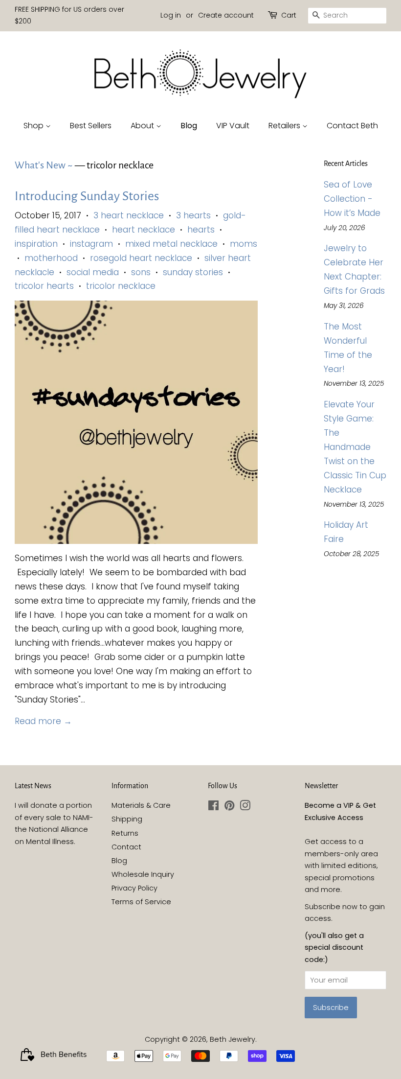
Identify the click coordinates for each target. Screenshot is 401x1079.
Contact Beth (352, 125)
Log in (170, 15)
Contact (126, 847)
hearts (201, 229)
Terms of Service (141, 902)
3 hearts (193, 215)
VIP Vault (232, 125)
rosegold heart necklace (141, 258)
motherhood (51, 258)
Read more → (43, 721)
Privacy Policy (134, 888)
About (143, 125)
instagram (91, 244)
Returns (124, 833)
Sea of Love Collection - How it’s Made (352, 199)
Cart (288, 15)
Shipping (126, 819)
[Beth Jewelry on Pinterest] (229, 807)
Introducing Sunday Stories (87, 196)
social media (93, 272)
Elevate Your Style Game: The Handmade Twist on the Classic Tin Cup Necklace (355, 447)
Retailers (285, 125)
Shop (34, 125)
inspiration (36, 244)
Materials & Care (141, 805)
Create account (226, 15)
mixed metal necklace (171, 244)
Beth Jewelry (232, 1039)
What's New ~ (44, 165)
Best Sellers (90, 125)
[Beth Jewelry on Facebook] (213, 807)
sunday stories (193, 272)
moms (243, 244)
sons (141, 272)
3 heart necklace (128, 215)
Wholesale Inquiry (142, 874)
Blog (188, 125)
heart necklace (143, 229)
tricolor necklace (121, 286)
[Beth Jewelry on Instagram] (245, 807)
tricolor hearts (44, 286)
